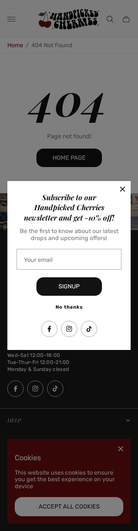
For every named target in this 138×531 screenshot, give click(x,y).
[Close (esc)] (122, 189)
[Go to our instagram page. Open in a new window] (69, 329)
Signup (69, 286)
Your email (38, 260)
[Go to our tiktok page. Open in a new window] (89, 329)
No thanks (69, 307)
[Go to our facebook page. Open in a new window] (49, 329)
